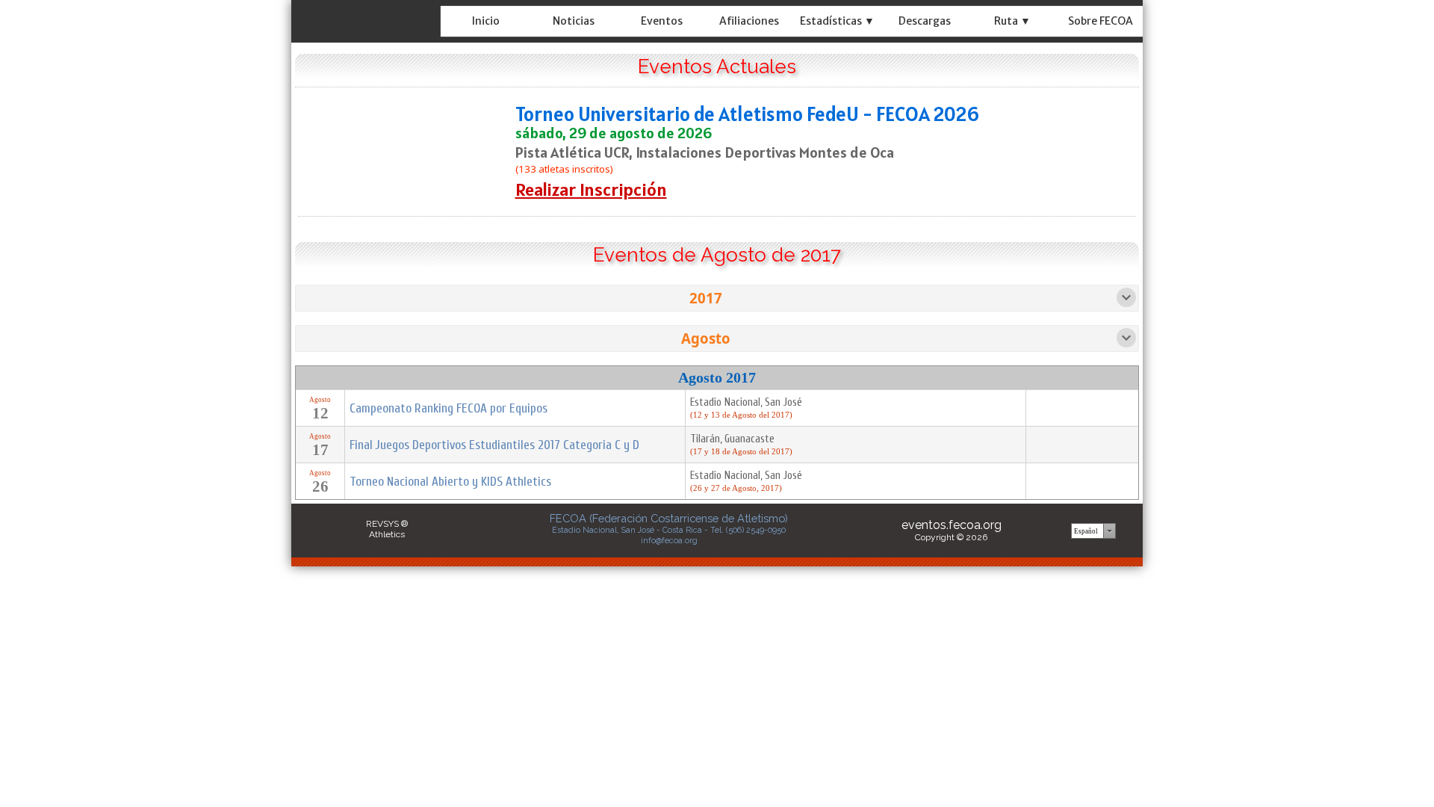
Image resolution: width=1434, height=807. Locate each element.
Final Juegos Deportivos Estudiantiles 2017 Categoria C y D (494, 445)
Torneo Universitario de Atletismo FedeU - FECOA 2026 (747, 114)
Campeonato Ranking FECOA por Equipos (448, 408)
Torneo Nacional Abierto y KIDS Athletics (450, 481)
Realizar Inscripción (591, 189)
